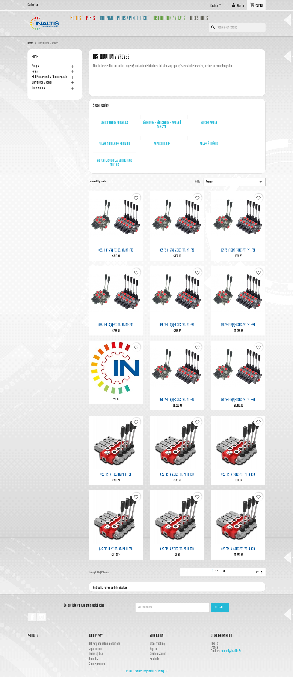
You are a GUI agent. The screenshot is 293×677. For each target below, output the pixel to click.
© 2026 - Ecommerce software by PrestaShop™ (146, 671)
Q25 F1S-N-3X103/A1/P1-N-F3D (238, 475)
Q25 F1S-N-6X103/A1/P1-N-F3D (238, 549)
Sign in (153, 649)
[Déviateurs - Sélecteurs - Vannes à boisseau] (161, 117)
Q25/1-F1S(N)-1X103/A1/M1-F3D (115, 251)
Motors (75, 19)
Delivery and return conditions (104, 644)
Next (260, 572)
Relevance (234, 181)
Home (35, 57)
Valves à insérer (209, 144)
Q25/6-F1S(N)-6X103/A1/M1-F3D (238, 325)
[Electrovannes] (208, 117)
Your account (157, 636)
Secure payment (97, 664)
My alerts (154, 659)
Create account (158, 654)
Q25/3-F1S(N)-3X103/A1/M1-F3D (238, 251)
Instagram (41, 617)
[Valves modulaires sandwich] (114, 138)
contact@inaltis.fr (231, 651)
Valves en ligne (162, 144)
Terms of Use (96, 654)
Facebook (32, 617)
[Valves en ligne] (161, 138)
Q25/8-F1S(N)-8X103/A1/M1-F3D (238, 400)
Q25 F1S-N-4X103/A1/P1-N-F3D (116, 549)
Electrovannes (209, 123)
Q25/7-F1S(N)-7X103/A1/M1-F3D (177, 400)
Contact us (32, 5)
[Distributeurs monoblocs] (114, 117)
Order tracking (157, 644)
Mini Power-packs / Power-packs (124, 19)
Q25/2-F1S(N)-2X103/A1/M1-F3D (177, 251)
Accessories (199, 19)
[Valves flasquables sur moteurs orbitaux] (114, 155)
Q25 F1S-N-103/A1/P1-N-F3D (115, 475)
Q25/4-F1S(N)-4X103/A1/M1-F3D (115, 325)
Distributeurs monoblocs (114, 123)
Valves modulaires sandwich (114, 144)
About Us (93, 659)
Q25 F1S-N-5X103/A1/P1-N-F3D (177, 549)
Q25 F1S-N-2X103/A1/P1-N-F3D (177, 475)
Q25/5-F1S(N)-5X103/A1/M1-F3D (177, 325)
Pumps (90, 19)
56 (224, 571)
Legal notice (95, 649)
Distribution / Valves (169, 19)
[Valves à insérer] (208, 138)
